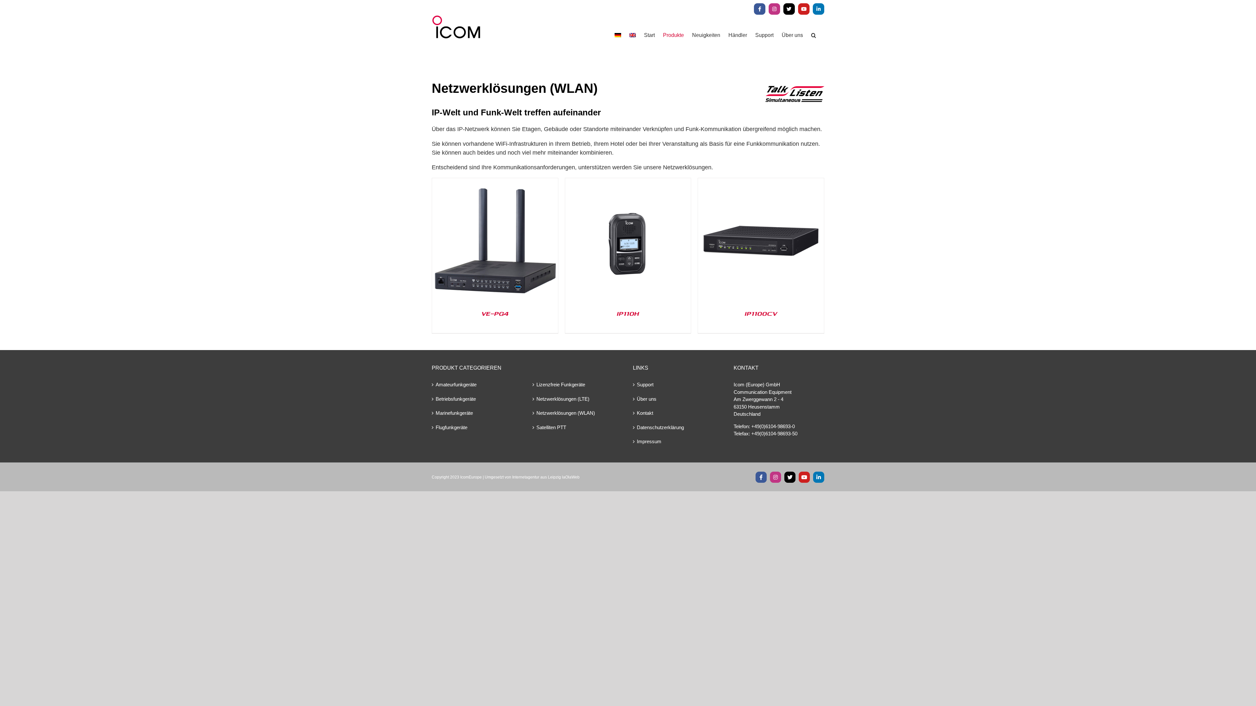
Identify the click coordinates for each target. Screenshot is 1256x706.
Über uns (646, 399)
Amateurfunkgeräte (456, 384)
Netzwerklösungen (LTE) (562, 399)
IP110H (628, 313)
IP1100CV (761, 313)
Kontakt (645, 413)
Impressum (649, 441)
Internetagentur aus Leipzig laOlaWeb (546, 477)
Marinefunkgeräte (454, 413)
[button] (813, 35)
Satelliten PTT (551, 427)
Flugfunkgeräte (451, 427)
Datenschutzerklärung (660, 427)
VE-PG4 (495, 313)
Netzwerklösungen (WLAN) (565, 413)
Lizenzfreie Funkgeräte (560, 384)
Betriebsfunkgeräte (456, 399)
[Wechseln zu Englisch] (632, 35)
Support (645, 384)
